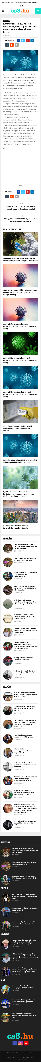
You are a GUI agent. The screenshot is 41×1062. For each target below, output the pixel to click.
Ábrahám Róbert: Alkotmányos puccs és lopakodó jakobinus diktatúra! (24, 708)
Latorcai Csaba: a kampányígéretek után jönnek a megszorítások (25, 751)
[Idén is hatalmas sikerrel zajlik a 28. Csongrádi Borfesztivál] (8, 562)
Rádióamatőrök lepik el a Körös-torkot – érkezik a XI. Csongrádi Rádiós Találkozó (25, 673)
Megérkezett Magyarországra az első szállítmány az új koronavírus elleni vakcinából (17, 428)
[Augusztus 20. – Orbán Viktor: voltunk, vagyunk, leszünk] (6, 912)
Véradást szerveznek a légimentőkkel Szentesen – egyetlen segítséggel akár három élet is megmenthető (25, 645)
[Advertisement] (20, 170)
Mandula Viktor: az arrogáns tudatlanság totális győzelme (24, 736)
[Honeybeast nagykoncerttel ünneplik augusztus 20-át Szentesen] (8, 661)
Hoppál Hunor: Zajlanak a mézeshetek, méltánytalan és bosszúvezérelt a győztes (24, 792)
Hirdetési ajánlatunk (24, 1060)
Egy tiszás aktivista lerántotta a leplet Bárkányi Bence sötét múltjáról (25, 823)
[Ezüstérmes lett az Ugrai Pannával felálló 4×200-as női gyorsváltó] (6, 1003)
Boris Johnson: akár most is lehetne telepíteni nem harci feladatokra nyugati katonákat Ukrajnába (24, 942)
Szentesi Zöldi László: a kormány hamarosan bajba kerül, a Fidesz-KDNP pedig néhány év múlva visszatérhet (25, 723)
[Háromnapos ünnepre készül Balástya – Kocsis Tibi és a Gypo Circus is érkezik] (8, 618)
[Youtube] (26, 1043)
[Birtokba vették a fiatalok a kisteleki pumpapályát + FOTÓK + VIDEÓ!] (6, 990)
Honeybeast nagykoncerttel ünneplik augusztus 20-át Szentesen (23, 659)
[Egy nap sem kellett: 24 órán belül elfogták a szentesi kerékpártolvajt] (8, 576)
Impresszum (13, 1060)
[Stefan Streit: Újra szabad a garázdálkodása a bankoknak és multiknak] (8, 767)
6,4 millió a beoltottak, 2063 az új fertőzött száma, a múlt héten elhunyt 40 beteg (20, 461)
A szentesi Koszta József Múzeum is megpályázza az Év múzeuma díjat (20, 208)
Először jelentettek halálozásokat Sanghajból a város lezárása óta (16, 527)
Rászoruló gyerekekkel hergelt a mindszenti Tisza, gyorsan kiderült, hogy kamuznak (26, 630)
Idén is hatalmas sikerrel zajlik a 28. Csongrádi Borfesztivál (25, 559)
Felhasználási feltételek (27, 1057)
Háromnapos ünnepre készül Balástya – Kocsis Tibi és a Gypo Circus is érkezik (24, 617)
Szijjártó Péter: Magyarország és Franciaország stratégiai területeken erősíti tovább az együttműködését (25, 970)
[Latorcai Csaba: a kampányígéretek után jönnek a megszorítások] (8, 753)
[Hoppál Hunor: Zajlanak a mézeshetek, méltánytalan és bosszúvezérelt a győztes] (8, 794)
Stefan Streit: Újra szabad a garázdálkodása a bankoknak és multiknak (25, 765)
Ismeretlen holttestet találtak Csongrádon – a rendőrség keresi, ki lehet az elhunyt (25, 588)
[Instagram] (20, 1043)
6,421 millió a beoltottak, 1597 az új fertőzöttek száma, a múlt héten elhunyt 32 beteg (20, 360)
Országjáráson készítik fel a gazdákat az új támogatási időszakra (20, 220)
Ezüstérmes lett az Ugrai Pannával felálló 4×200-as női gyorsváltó (23, 1001)
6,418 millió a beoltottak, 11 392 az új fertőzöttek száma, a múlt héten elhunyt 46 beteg (20, 394)
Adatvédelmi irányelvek (12, 1057)
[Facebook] (15, 1043)
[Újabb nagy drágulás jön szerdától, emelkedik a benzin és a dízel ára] (6, 926)
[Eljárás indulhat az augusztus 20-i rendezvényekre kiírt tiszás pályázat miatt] (6, 898)
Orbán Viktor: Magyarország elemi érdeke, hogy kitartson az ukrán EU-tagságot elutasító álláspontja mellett (25, 956)
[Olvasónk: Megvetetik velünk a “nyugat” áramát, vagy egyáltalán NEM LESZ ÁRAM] (8, 696)
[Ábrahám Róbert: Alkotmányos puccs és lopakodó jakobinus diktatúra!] (8, 710)
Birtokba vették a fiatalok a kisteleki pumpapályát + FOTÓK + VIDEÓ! (24, 987)
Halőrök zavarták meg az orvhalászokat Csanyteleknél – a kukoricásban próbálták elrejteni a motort (26, 603)
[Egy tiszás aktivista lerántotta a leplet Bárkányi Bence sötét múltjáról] (8, 825)
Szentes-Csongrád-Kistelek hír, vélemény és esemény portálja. (20, 2)
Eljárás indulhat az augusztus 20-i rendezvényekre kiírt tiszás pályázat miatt (24, 896)
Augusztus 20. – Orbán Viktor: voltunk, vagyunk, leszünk (25, 909)
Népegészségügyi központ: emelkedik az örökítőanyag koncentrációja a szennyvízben (20, 259)
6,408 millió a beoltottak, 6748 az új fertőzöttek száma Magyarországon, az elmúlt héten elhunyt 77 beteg (18, 494)
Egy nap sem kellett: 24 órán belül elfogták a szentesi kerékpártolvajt (25, 574)
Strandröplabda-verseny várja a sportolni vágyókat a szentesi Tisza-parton (24, 1015)
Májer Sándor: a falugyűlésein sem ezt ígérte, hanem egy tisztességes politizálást (25, 779)
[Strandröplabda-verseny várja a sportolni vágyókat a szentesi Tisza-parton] (6, 1017)
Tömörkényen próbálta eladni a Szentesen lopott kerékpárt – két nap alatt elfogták (25, 546)
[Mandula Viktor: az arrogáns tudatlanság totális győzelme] (8, 739)
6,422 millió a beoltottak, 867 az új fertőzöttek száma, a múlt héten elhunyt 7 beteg (19, 326)
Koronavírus (7, 20)
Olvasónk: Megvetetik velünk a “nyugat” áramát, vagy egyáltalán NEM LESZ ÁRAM (25, 694)
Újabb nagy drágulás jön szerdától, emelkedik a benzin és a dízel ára (23, 923)
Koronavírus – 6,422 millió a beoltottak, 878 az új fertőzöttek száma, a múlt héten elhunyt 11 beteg (20, 292)
